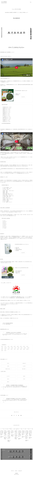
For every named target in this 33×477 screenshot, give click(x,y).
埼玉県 (27, 346)
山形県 (8, 346)
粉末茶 (8, 381)
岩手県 (5, 346)
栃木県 (21, 346)
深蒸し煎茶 (24, 363)
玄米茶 (24, 376)
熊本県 (5, 350)
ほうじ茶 (8, 376)
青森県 (2, 346)
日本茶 (5, 438)
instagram (16, 470)
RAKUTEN (23, 96)
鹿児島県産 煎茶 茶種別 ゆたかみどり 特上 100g (21, 244)
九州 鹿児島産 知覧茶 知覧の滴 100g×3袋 (21, 90)
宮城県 (11, 346)
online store (12, 470)
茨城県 (18, 346)
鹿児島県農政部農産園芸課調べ (6, 123)
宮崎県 (2, 350)
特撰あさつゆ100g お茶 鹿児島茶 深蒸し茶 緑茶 (21, 267)
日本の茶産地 (1, 436)
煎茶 (8, 363)
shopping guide (20, 470)
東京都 (24, 346)
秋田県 (14, 346)
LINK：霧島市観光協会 (7, 324)
